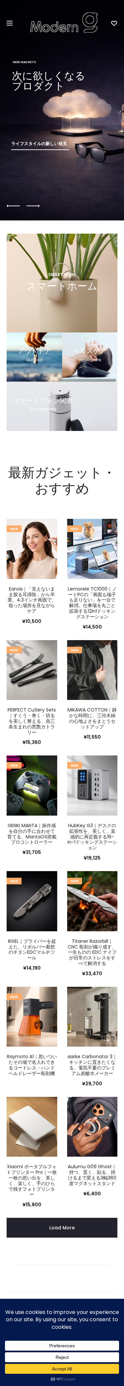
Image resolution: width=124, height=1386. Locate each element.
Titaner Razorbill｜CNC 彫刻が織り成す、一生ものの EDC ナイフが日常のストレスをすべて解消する (92, 952)
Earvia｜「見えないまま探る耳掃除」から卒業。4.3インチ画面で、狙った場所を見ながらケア (32, 600)
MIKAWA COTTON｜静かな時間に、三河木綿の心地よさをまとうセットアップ (92, 718)
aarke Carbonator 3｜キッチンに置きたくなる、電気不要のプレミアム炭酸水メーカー (92, 1064)
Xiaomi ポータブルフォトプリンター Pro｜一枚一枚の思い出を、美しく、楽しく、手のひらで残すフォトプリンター (32, 1180)
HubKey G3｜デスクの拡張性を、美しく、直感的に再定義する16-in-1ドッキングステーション (92, 836)
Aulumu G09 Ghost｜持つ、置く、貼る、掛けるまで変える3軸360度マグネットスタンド (92, 1174)
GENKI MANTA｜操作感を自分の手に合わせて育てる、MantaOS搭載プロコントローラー (32, 833)
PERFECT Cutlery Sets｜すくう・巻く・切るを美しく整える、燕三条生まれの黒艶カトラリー (32, 721)
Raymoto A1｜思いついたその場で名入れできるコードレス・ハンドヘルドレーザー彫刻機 (32, 1064)
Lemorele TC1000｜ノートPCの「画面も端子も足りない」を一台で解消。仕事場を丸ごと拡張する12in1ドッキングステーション (92, 603)
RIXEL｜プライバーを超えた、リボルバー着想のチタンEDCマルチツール (32, 949)
